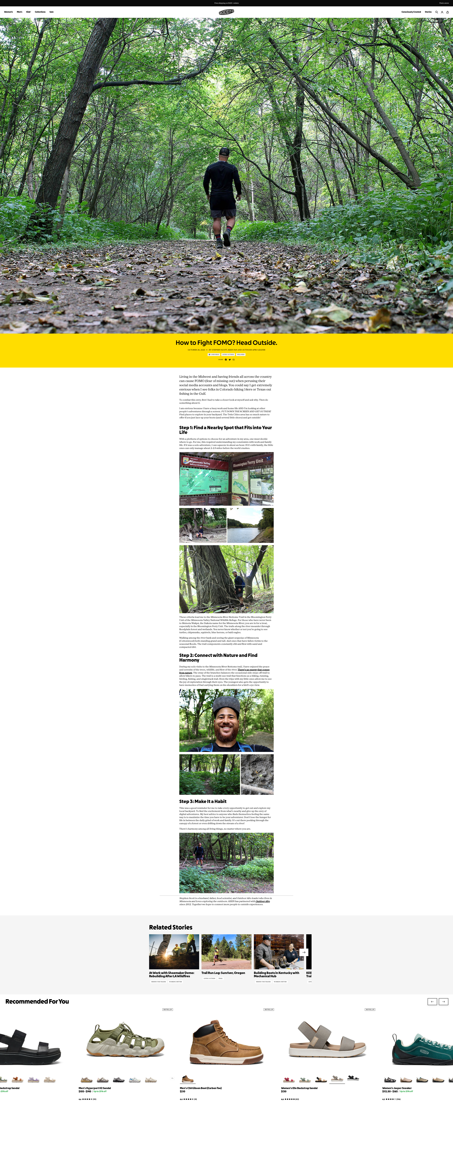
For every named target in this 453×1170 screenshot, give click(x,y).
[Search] (436, 12)
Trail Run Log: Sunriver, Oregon (223, 973)
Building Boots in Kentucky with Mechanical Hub (276, 975)
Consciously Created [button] (411, 12)
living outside (209, 978)
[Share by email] (234, 360)
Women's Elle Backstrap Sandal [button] (299, 1088)
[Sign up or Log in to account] (442, 12)
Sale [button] (52, 12)
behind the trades (158, 982)
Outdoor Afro (263, 901)
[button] (447, 12)
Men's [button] (19, 12)
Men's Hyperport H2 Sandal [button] (95, 1088)
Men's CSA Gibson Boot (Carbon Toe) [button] (201, 1088)
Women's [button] (8, 12)
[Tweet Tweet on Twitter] (230, 360)
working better (175, 982)
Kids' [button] (28, 12)
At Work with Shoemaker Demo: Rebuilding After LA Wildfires (171, 975)
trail (220, 978)
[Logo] (226, 12)
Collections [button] (40, 12)
